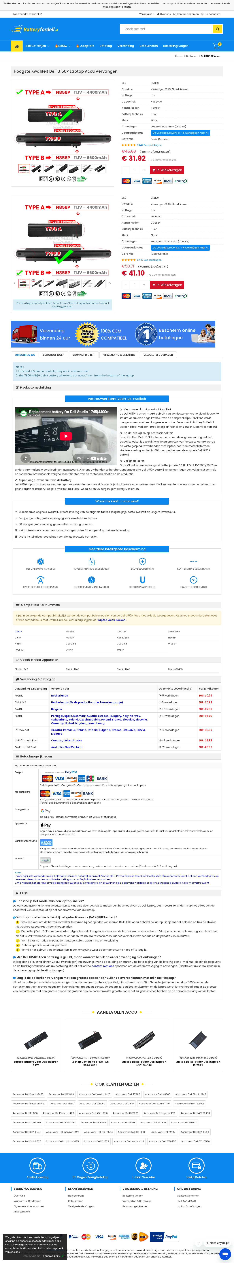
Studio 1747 (21, 669)
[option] (62, 125)
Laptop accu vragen (189, 1206)
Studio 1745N (175, 669)
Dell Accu (191, 56)
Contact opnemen (188, 14)
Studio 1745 (123, 669)
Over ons (165, 14)
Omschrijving (25, 355)
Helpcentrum (212, 14)
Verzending (125, 46)
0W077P (121, 631)
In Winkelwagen (169, 170)
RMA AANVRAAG (186, 1201)
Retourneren (148, 46)
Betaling (106, 46)
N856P (18, 643)
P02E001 (19, 649)
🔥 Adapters (85, 46)
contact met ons (103, 966)
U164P (69, 649)
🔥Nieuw (61, 46)
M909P (70, 637)
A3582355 (174, 631)
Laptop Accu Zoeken (111, 620)
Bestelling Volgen (132, 1195)
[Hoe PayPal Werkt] (164, 1237)
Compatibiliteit (84, 355)
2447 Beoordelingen (149, 145)
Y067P (120, 649)
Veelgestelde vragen (158, 355)
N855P (172, 637)
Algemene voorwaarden (29, 1206)
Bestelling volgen (175, 46)
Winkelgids (146, 14)
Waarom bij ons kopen (27, 1201)
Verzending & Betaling (119, 355)
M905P (70, 631)
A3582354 (123, 637)
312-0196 (122, 643)
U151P (18, 637)
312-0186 (71, 643)
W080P (172, 643)
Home (179, 56)
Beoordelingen (53, 355)
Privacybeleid (22, 1211)
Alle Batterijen (35, 46)
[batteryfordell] (44, 28)
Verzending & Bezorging (137, 1201)
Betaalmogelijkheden (135, 1206)
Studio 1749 (72, 669)
